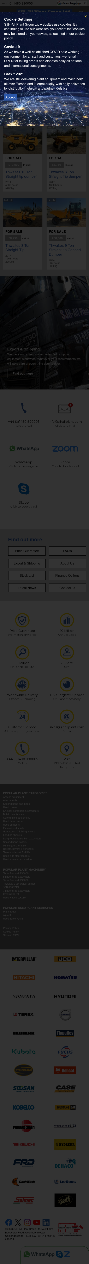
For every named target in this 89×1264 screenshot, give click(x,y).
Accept (10, 97)
